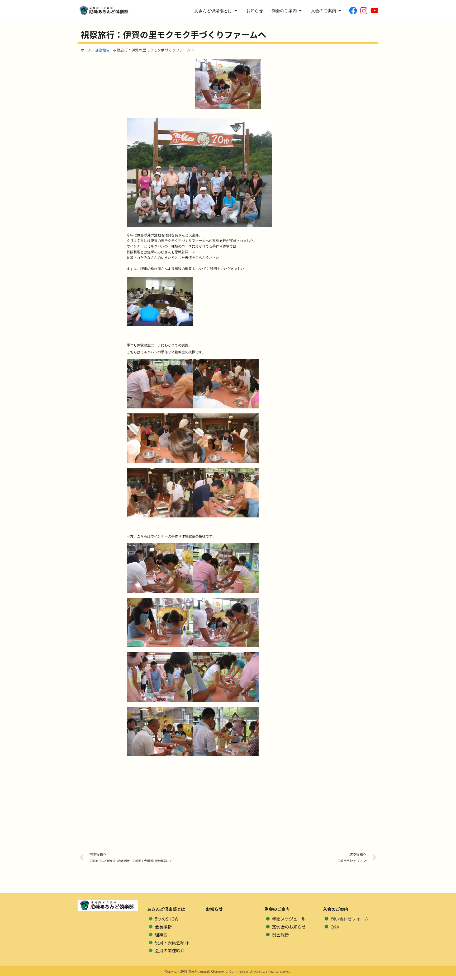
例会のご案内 (277, 909)
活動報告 (102, 50)
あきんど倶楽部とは (166, 909)
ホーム (86, 50)
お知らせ (214, 909)
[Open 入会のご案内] (340, 10)
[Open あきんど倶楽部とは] (236, 10)
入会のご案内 (335, 909)
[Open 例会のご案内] (300, 10)
